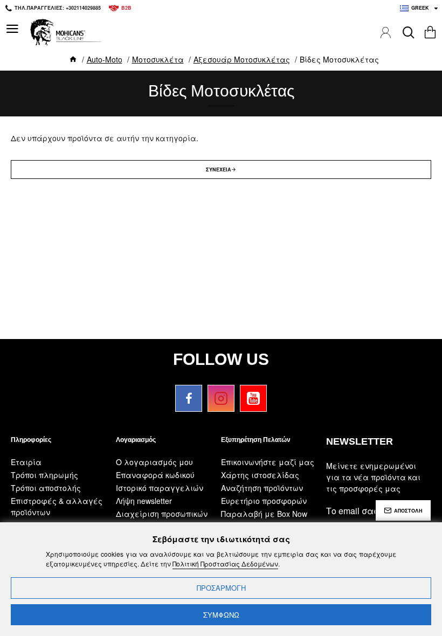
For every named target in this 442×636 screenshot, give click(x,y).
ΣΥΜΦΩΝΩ (221, 615)
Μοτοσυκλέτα (158, 59)
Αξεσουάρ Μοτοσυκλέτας (242, 59)
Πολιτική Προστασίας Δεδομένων (225, 563)
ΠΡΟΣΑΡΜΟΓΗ (221, 588)
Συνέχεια (218, 169)
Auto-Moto (104, 59)
